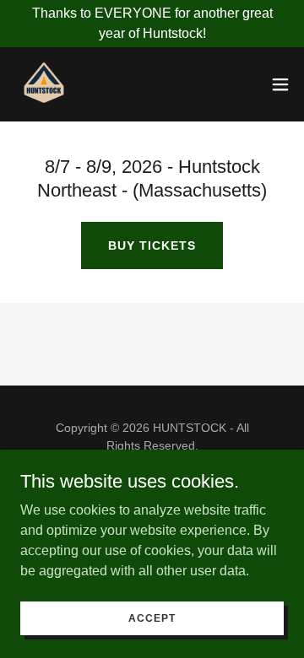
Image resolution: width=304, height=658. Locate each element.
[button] (280, 84)
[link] (44, 84)
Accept (151, 617)
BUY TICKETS (152, 245)
